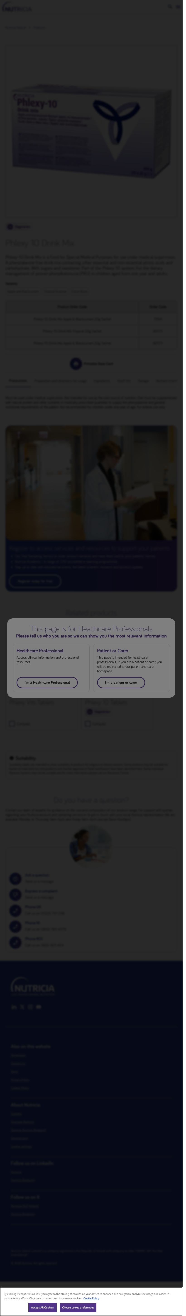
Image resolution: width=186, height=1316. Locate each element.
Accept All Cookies (42, 1307)
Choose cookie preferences (78, 1307)
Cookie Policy (91, 1298)
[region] (91, 1301)
